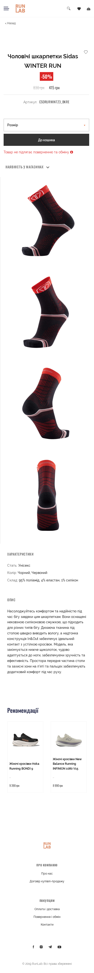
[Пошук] (69, 8)
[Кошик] (88, 8)
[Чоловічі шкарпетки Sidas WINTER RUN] (47, 220)
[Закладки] (79, 8)
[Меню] (6, 8)
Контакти (47, 924)
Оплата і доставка (47, 909)
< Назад (10, 23)
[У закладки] (85, 51)
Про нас (47, 873)
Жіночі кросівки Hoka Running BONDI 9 (24, 766)
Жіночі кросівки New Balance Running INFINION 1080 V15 (67, 764)
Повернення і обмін (47, 917)
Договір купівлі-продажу (47, 881)
